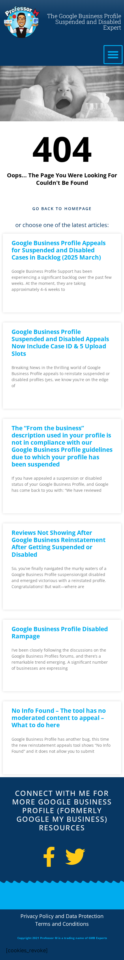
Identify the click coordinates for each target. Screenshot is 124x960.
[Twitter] (75, 857)
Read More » (23, 304)
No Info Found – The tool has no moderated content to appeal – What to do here (59, 717)
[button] (113, 54)
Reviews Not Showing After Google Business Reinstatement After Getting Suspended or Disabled (59, 543)
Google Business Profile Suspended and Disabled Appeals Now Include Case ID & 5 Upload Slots (60, 343)
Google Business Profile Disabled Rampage (60, 632)
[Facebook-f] (49, 857)
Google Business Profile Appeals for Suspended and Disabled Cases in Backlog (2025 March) (59, 250)
